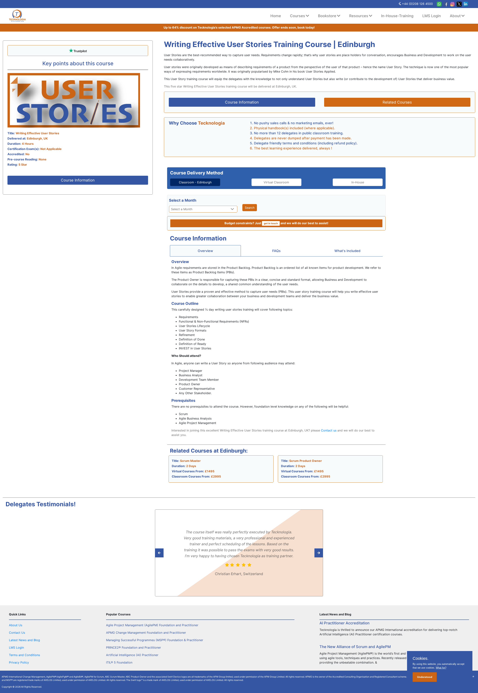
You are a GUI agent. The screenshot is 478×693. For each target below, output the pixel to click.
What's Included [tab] (347, 251)
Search (249, 207)
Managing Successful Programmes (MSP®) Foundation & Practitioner (154, 640)
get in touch (271, 223)
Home (275, 16)
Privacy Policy (19, 662)
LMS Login (431, 16)
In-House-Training (397, 16)
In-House (357, 182)
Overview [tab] (205, 251)
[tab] (195, 182)
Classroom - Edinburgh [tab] (195, 182)
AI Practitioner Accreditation (344, 623)
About (455, 16)
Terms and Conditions (24, 655)
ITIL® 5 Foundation (119, 662)
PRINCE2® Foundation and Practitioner (133, 647)
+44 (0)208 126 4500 (417, 4)
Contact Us (17, 632)
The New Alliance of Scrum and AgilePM (355, 646)
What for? (441, 667)
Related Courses (397, 102)
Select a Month (182, 200)
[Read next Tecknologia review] (167, 552)
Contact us (328, 430)
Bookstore (327, 16)
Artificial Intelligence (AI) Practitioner (132, 655)
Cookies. (421, 658)
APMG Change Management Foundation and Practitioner (146, 632)
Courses (297, 16)
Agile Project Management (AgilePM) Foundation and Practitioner (152, 625)
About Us (15, 625)
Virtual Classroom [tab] (276, 182)
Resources (358, 16)
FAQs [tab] (276, 251)
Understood (424, 676)
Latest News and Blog (24, 640)
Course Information (78, 180)
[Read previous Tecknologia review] (310, 552)
